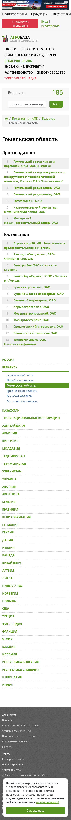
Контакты (7, 746)
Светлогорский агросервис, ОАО (38, 327)
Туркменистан (14, 464)
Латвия (8, 570)
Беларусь (9, 367)
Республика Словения (20, 670)
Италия (8, 548)
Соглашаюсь (36, 811)
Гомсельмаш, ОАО (27, 201)
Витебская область (20, 380)
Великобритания (16, 517)
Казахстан (10, 410)
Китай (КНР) (11, 563)
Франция (9, 632)
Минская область (19, 396)
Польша (9, 601)
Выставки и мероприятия (16, 741)
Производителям (14, 14)
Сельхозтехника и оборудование (21, 725)
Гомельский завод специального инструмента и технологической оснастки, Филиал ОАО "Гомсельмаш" (34, 176)
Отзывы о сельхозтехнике (16, 730)
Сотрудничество (11, 769)
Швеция (9, 647)
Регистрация (50, 26)
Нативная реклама (12, 764)
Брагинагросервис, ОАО (31, 287)
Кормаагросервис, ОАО (31, 307)
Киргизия (10, 441)
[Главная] (6, 119)
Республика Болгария (20, 662)
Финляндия (12, 624)
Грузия (8, 532)
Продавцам (39, 14)
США (5, 609)
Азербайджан (13, 426)
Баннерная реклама (13, 759)
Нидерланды (12, 586)
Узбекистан (11, 471)
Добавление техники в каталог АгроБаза (25, 775)
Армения (9, 433)
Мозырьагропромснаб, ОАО (34, 313)
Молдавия (11, 449)
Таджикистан (13, 456)
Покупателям (61, 14)
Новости (7, 720)
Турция (8, 616)
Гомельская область (21, 385)
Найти (56, 104)
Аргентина (11, 494)
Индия (7, 685)
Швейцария (12, 677)
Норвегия (10, 593)
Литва (7, 578)
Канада (8, 555)
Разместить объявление (21, 23)
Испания (9, 654)
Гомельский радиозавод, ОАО (36, 188)
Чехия (7, 639)
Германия (10, 525)
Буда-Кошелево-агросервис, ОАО (38, 294)
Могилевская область (22, 401)
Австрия (9, 487)
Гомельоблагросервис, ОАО (34, 300)
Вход (44, 22)
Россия (8, 360)
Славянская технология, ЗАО (35, 333)
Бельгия (9, 502)
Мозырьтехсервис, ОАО (31, 320)
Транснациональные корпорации (31, 418)
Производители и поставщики (19, 736)
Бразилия (10, 510)
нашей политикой (47, 802)
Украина (9, 479)
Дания (7, 540)
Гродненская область (22, 391)
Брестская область (20, 375)
